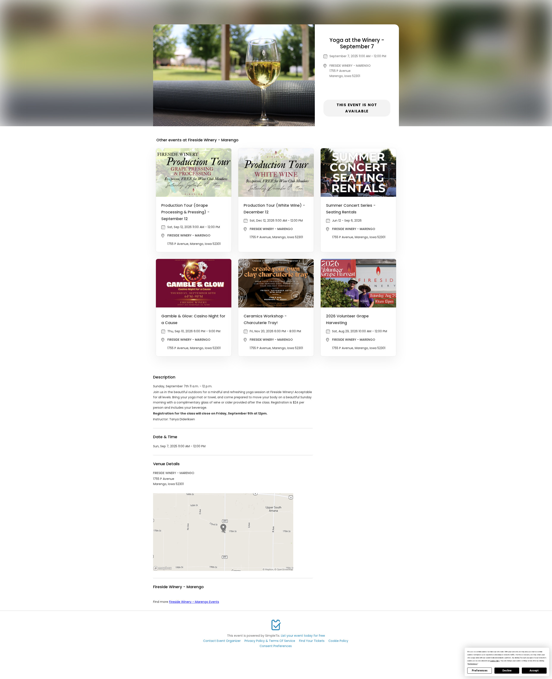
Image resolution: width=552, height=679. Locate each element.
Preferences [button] (472, 664)
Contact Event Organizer (222, 641)
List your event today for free (303, 635)
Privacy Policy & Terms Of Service (270, 641)
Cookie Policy (338, 641)
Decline (506, 670)
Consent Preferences (276, 646)
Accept (534, 670)
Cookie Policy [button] (495, 661)
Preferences (480, 670)
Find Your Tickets (312, 641)
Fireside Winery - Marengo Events (194, 602)
